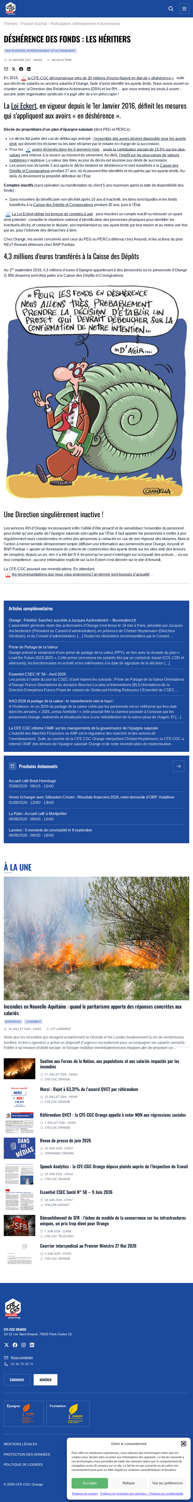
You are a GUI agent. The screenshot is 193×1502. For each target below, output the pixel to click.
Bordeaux (13, 1021)
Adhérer (46, 1379)
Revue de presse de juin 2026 (65, 1140)
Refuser (129, 1483)
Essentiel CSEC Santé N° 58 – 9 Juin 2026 (76, 1192)
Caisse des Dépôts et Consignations (63, 205)
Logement (33, 1021)
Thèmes (10, 24)
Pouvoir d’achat (34, 24)
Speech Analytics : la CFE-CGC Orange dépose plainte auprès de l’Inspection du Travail (114, 1166)
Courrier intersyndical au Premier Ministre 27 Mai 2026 (88, 1245)
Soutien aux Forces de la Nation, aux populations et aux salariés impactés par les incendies (109, 1064)
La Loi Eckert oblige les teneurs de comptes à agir (52, 214)
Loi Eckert (23, 105)
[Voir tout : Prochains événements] (178, 766)
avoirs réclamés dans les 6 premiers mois (66, 149)
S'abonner (20, 1380)
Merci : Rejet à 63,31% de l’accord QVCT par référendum (89, 1089)
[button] (183, 1443)
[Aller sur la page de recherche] (171, 8)
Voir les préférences (167, 1483)
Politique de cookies (85, 1493)
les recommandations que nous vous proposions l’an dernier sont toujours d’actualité (81, 574)
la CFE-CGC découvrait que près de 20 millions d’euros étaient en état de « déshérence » (101, 78)
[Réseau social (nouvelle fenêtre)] (6, 1345)
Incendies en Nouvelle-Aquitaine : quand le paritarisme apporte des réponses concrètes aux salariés (93, 1009)
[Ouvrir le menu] (184, 9)
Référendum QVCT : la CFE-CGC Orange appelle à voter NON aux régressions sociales (113, 1114)
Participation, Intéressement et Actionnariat (85, 24)
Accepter (90, 1483)
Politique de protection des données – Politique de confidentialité (141, 1493)
